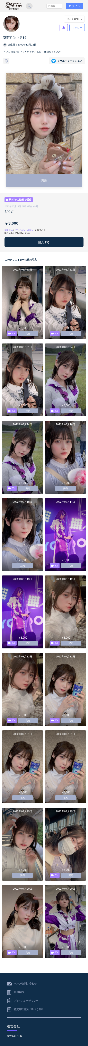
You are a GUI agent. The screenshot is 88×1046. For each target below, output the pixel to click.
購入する (44, 242)
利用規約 (9, 230)
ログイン (74, 6)
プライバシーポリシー (25, 230)
